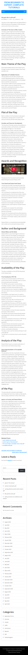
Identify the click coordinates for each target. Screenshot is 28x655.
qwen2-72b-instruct (9, 483)
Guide (6, 625)
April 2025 (7, 567)
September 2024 (9, 589)
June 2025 (7, 561)
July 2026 (7, 525)
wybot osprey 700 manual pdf (10, 442)
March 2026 (7, 534)
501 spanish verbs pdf (10, 494)
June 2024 (7, 598)
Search (4, 468)
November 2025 (8, 546)
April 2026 (7, 531)
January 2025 (8, 576)
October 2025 (8, 549)
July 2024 (7, 595)
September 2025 (9, 552)
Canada (6, 622)
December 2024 (8, 579)
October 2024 (8, 586)
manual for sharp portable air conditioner (11, 450)
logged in (9, 460)
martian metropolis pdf (10, 486)
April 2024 (7, 604)
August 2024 (8, 592)
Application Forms (9, 616)
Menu (3, 11)
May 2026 (7, 528)
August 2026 (8, 522)
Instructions (8, 628)
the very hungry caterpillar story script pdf (13, 443)
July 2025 (7, 558)
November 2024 (8, 583)
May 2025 (7, 564)
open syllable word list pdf (9, 440)
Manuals (7, 631)
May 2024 (7, 601)
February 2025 (8, 573)
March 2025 (7, 570)
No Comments (16, 19)
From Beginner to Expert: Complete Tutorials (14, 5)
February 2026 (8, 537)
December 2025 (8, 543)
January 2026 (8, 540)
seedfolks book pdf (7, 445)
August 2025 (8, 555)
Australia (7, 619)
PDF (22, 19)
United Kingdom (9, 637)
